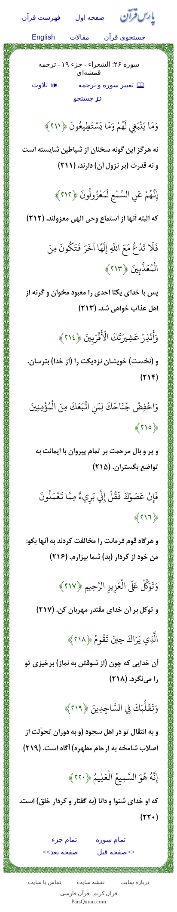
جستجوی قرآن (125, 37)
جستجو (83, 98)
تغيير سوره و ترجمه (106, 85)
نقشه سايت (91, 882)
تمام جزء (64, 839)
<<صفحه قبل (116, 852)
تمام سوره (110, 839)
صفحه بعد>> (60, 852)
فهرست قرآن (41, 17)
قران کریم (105, 893)
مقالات (79, 37)
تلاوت (40, 85)
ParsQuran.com (88, 901)
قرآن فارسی (74, 893)
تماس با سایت (44, 882)
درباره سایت (135, 882)
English (43, 37)
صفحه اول (90, 17)
